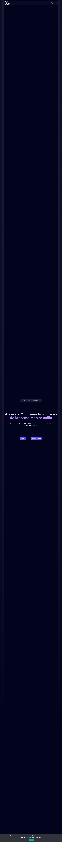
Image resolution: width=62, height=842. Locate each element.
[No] (60, 838)
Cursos (23, 438)
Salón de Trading (36, 438)
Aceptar (31, 839)
